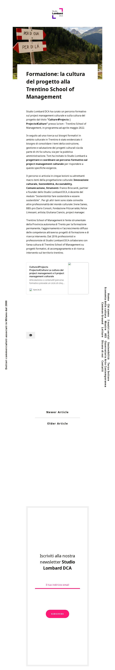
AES (105, 335)
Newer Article (57, 412)
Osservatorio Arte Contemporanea (105, 364)
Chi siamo (108, 310)
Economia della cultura (105, 302)
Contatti (102, 366)
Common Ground (102, 313)
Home (108, 297)
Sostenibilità (108, 351)
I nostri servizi (108, 329)
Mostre (105, 325)
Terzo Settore (108, 371)
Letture (102, 332)
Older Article (57, 423)
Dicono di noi (102, 349)
